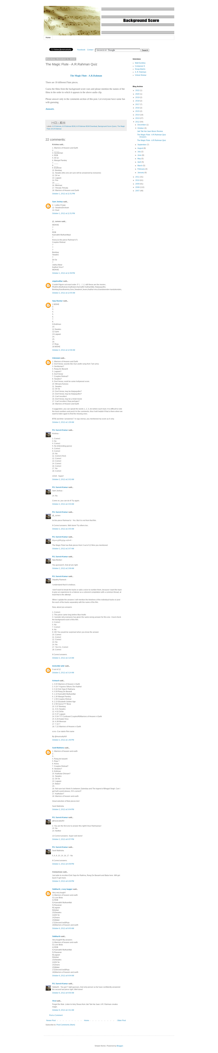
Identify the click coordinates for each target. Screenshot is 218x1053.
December (141, 125)
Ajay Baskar (57, 301)
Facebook (81, 50)
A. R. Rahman (140, 72)
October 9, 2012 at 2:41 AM (63, 1010)
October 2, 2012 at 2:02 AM (63, 479)
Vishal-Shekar (140, 75)
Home (48, 38)
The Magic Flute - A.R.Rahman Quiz (151, 140)
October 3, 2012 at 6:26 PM (63, 881)
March (140, 166)
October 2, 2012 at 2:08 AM (63, 568)
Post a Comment (56, 1015)
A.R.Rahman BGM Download (86, 126)
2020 (137, 94)
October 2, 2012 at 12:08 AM (63, 350)
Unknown (56, 358)
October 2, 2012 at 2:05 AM (63, 529)
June (139, 155)
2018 (137, 101)
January (140, 173)
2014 (137, 115)
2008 (137, 187)
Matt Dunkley (140, 63)
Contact (90, 50)
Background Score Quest (107, 126)
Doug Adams (140, 69)
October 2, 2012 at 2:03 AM (63, 504)
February (141, 169)
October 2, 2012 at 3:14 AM (63, 673)
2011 (137, 177)
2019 (137, 97)
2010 (137, 180)
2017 (137, 104)
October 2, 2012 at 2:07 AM (63, 549)
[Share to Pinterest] (64, 122)
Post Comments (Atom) (66, 1025)
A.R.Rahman (56, 126)
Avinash (55, 681)
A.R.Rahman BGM (68, 126)
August (140, 148)
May (139, 159)
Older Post (121, 1020)
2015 (137, 111)
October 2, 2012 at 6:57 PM (63, 839)
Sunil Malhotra (58, 748)
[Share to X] (58, 122)
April (139, 162)
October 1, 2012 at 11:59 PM (63, 273)
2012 (137, 122)
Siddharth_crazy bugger (62, 889)
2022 (137, 90)
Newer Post (51, 1020)
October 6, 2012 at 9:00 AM (63, 928)
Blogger (120, 1046)
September (142, 145)
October (140, 128)
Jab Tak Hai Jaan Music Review (150, 131)
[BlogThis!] (55, 122)
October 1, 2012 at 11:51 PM (63, 194)
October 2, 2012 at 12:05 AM (63, 293)
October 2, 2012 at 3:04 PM (63, 809)
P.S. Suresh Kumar (60, 430)
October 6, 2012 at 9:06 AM (63, 993)
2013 (137, 118)
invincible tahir (58, 666)
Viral (54, 1001)
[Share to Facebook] (61, 122)
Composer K (140, 66)
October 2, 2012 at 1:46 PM (63, 740)
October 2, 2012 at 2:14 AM (63, 658)
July (139, 152)
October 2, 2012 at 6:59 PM (63, 864)
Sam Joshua (57, 202)
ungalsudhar (57, 281)
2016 (137, 108)
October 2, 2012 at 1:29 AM (63, 422)
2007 (137, 191)
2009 (137, 184)
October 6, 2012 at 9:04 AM (63, 976)
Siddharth (56, 936)
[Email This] (52, 122)
